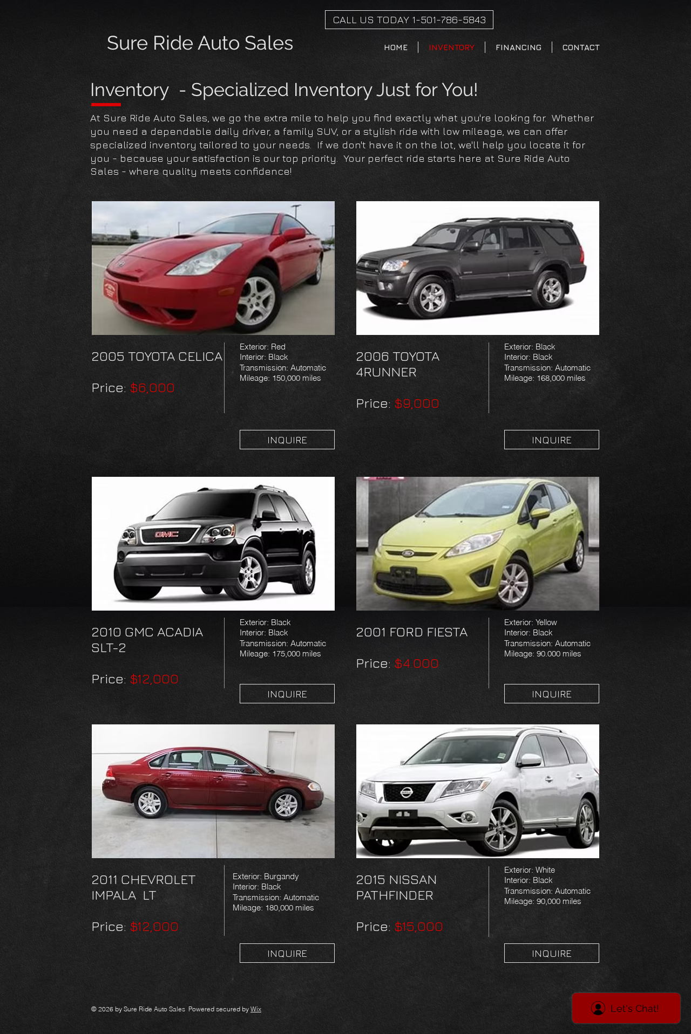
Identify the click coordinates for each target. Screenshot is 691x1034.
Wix (255, 1009)
